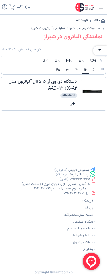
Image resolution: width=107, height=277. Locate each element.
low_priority (102, 60)
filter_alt (100, 50)
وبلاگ (89, 208)
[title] (40, 85)
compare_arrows (72, 104)
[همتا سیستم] (84, 7)
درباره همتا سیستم (80, 228)
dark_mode (27, 7)
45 (58, 69)
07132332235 (80, 179)
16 (85, 69)
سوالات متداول (83, 242)
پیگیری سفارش (83, 221)
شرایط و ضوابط (83, 235)
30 (68, 69)
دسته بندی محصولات (78, 214)
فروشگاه (82, 20)
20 (76, 69)
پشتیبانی (87, 249)
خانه (97, 20)
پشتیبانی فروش (78, 170)
